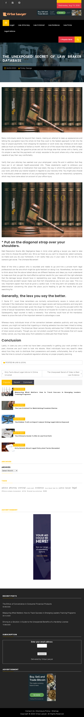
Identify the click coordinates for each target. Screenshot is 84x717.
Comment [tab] (27, 382)
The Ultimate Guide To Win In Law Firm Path (33, 436)
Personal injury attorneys (34, 491)
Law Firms (68, 25)
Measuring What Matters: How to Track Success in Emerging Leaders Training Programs (39, 613)
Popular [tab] (6, 382)
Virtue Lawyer (47, 659)
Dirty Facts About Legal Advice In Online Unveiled (21, 373)
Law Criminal (39, 25)
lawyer (68, 488)
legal (74, 487)
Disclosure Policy (43, 711)
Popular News (67, 39)
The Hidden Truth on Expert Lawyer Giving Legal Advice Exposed (42, 422)
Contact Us (30, 711)
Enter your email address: (42, 642)
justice (61, 488)
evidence (39, 488)
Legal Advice (9, 31)
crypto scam (30, 488)
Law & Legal (9, 25)
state (45, 491)
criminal (22, 488)
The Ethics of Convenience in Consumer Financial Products (27, 604)
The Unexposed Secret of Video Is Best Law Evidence (63, 373)
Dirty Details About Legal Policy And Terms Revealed (37, 448)
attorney (13, 488)
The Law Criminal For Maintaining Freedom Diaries (36, 408)
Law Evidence (54, 25)
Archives (6, 467)
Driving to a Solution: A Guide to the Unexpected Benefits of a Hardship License (35, 622)
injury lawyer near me (51, 488)
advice (5, 488)
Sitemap (55, 711)
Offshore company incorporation (11, 491)
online (24, 491)
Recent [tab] (17, 382)
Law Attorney (24, 25)
